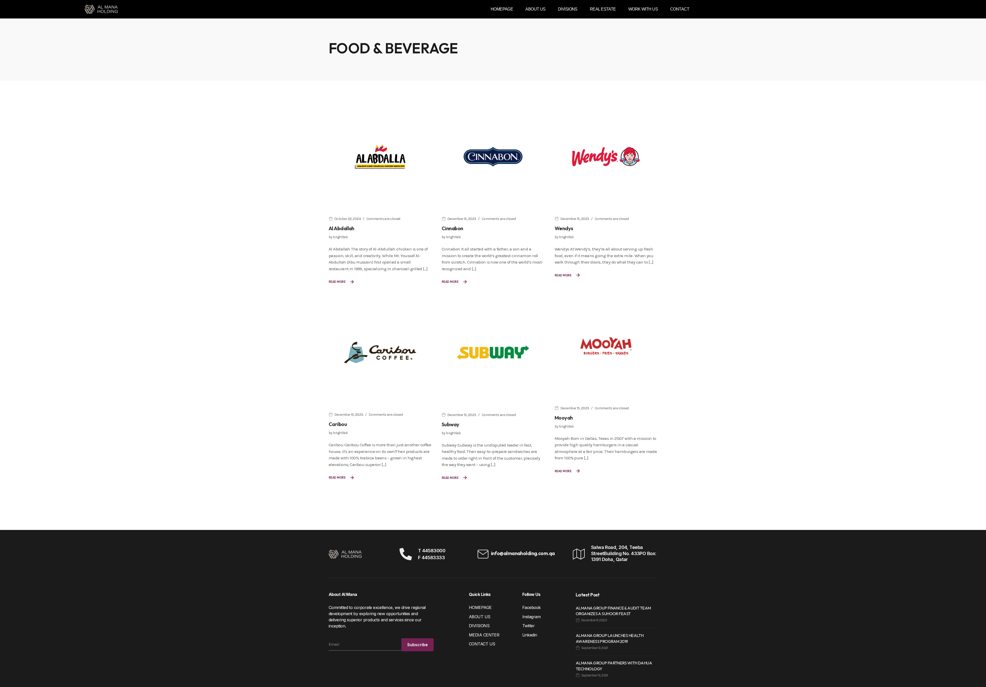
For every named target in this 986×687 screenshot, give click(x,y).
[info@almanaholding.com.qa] (483, 554)
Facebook (531, 607)
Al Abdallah (341, 228)
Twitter (528, 625)
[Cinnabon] (493, 156)
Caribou (338, 424)
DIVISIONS (567, 9)
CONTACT (679, 9)
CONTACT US (482, 643)
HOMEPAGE (502, 9)
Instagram (531, 616)
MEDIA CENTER (484, 634)
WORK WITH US (643, 9)
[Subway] (493, 352)
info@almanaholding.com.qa (523, 553)
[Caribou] (380, 352)
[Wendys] (606, 156)
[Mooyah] (606, 345)
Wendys (564, 228)
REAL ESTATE (603, 9)
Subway (450, 424)
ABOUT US (535, 9)
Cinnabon (452, 228)
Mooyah (564, 417)
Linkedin (529, 634)
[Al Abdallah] (380, 156)
